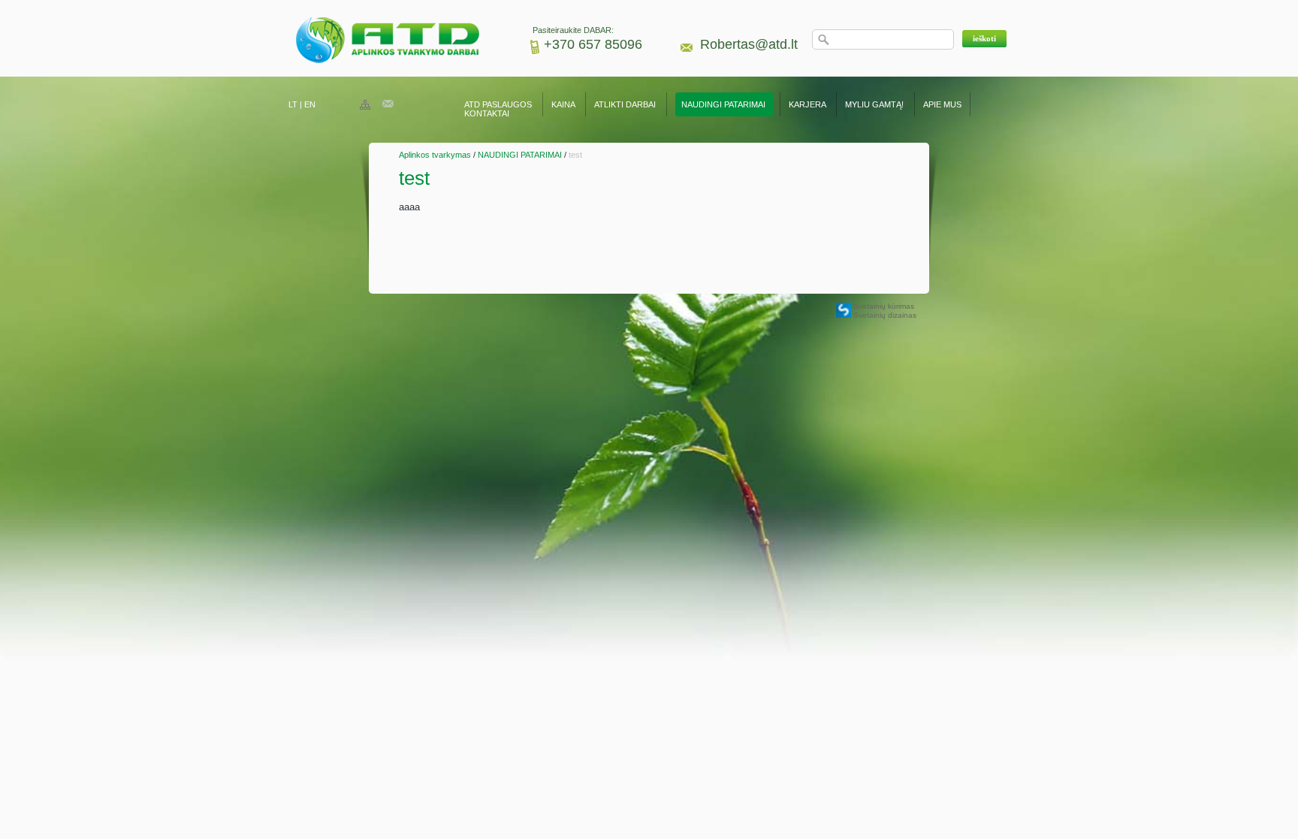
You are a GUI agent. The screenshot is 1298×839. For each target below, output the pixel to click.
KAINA (563, 104)
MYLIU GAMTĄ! (874, 104)
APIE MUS (942, 104)
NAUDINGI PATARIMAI (724, 104)
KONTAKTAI (486, 113)
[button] (984, 38)
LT (292, 104)
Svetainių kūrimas (883, 306)
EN (309, 104)
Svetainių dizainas (884, 315)
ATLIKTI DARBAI (625, 104)
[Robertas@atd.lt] (388, 104)
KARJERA (807, 104)
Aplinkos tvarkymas (435, 154)
